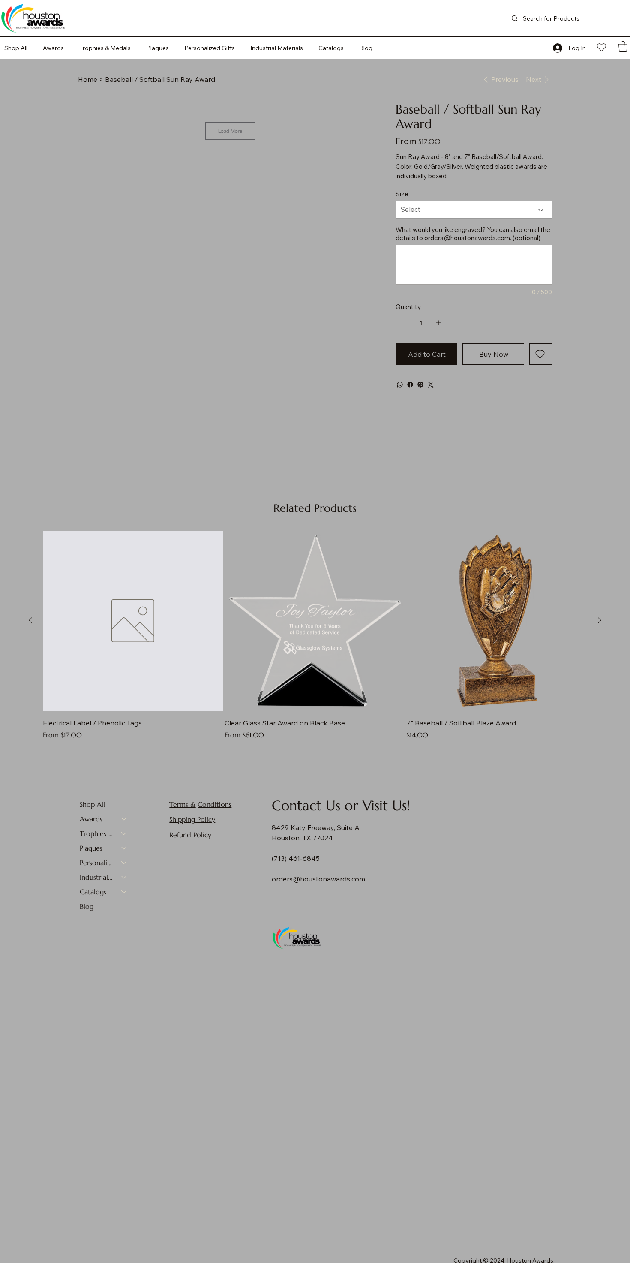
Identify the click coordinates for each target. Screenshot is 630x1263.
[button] (331, 48)
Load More (230, 130)
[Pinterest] (420, 384)
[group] (315, 635)
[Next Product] (599, 620)
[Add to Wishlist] (540, 354)
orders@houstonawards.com (467, 238)
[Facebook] (410, 384)
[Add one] (438, 322)
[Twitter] (430, 384)
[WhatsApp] (400, 384)
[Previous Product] (30, 620)
